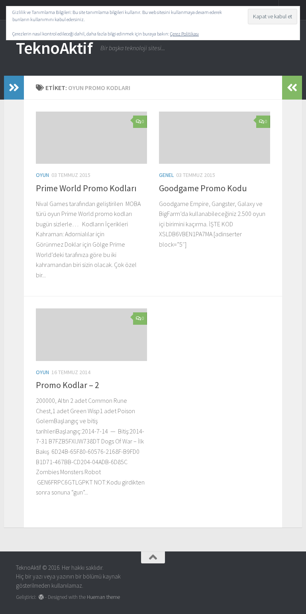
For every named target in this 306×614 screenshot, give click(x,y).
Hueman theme (103, 597)
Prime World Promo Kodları (86, 188)
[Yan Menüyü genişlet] (14, 88)
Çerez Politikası (184, 34)
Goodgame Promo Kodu (203, 188)
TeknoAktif (54, 47)
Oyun (42, 175)
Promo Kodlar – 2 (67, 384)
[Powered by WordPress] (41, 597)
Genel (166, 175)
